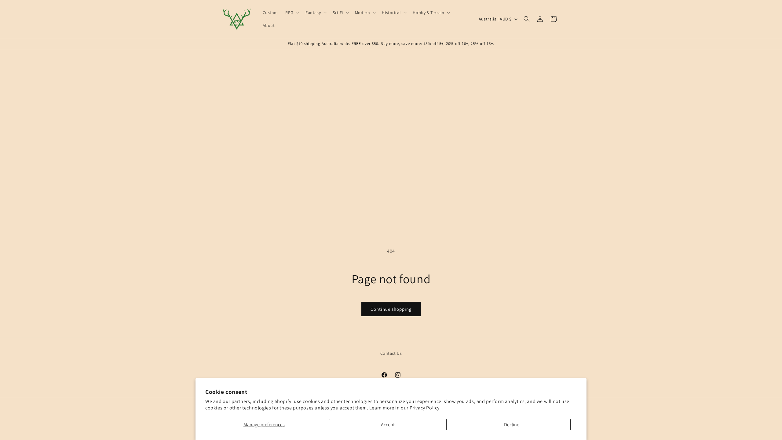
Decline (511, 424)
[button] (292, 12)
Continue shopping (391, 309)
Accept (388, 424)
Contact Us (391, 353)
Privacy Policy (425, 408)
